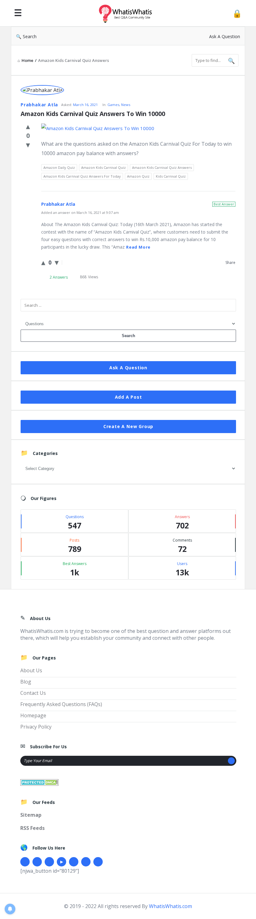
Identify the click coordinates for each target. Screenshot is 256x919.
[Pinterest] (86, 861)
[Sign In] (237, 13)
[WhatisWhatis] (128, 13)
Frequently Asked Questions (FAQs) (61, 704)
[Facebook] (25, 861)
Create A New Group (128, 426)
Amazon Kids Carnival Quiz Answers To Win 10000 (93, 114)
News (125, 104)
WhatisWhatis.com (170, 906)
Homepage (33, 715)
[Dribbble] (49, 861)
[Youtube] (61, 861)
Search (30, 36)
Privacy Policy (36, 726)
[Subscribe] (231, 760)
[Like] (28, 126)
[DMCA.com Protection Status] (39, 781)
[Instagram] (73, 861)
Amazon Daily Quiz (59, 167)
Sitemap (31, 814)
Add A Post (128, 397)
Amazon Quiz (138, 176)
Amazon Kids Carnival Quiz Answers (162, 167)
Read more (138, 247)
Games (113, 104)
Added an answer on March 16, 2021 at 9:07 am (80, 212)
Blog (25, 681)
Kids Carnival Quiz (171, 176)
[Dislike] (28, 144)
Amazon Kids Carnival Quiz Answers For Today (82, 176)
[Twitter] (37, 861)
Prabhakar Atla (39, 105)
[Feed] (98, 861)
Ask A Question (224, 36)
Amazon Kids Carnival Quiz (103, 167)
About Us (31, 670)
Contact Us (33, 692)
